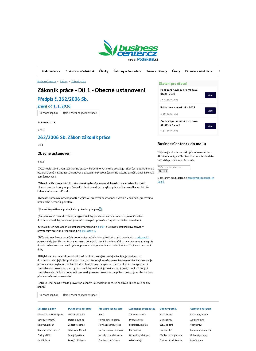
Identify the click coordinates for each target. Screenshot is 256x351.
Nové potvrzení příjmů (109, 319)
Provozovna (135, 330)
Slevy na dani (166, 324)
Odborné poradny (198, 335)
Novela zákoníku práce (110, 324)
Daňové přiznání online (171, 340)
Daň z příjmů (166, 319)
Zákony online (197, 319)
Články (103, 71)
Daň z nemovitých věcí (48, 330)
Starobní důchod (76, 319)
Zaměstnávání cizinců (109, 340)
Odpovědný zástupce (139, 335)
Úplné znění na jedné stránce (80, 113)
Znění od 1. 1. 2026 (54, 106)
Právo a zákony (156, 71)
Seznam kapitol (49, 113)
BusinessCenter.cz (46, 81)
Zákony (63, 81)
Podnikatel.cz (51, 71)
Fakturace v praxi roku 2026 (177, 107)
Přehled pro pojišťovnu (171, 335)
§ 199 (101, 226)
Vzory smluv (196, 324)
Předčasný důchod (77, 330)
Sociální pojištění (76, 314)
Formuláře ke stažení (200, 330)
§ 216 (40, 130)
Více (210, 95)
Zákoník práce (78, 81)
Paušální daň (43, 340)
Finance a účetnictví (199, 71)
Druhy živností (136, 319)
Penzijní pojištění (76, 335)
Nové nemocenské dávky (111, 330)
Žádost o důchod (76, 324)
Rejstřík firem (196, 340)
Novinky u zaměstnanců (110, 335)
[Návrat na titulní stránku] (144, 48)
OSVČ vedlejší (135, 340)
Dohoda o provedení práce (50, 314)
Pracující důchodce (77, 340)
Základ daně (166, 314)
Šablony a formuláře (127, 71)
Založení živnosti (137, 314)
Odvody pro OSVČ (46, 319)
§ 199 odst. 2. (88, 230)
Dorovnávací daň (45, 324)
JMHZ (101, 314)
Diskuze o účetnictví (79, 71)
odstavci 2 (143, 237)
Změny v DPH (44, 335)
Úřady (176, 71)
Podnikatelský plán (138, 324)
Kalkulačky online (199, 314)
